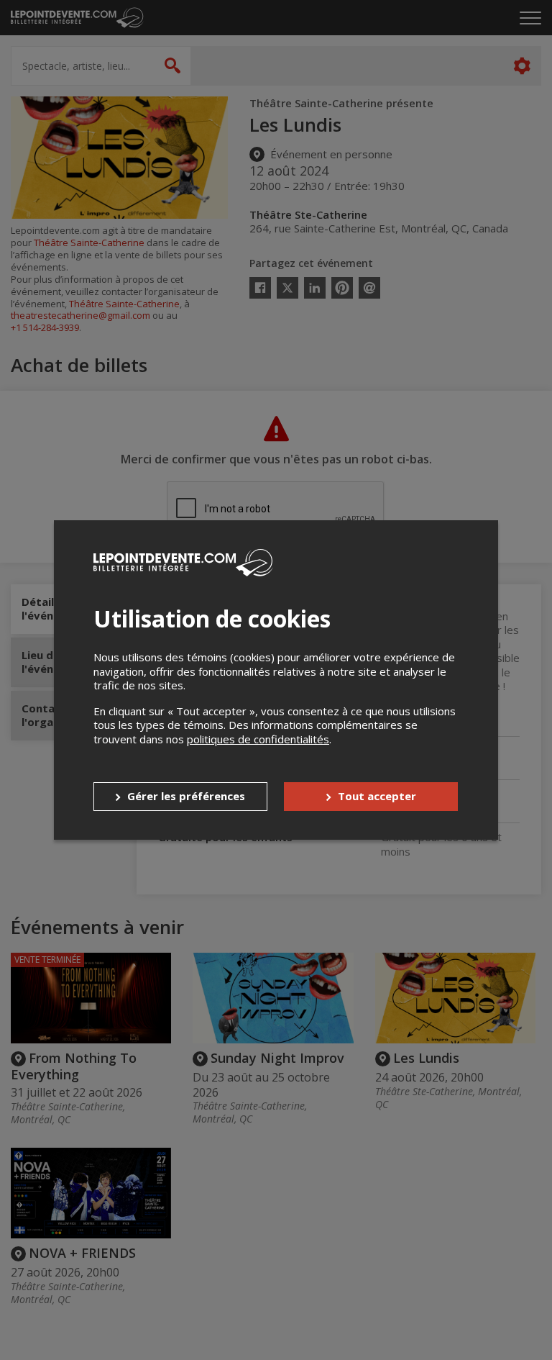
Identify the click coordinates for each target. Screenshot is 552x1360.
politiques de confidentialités (258, 739)
